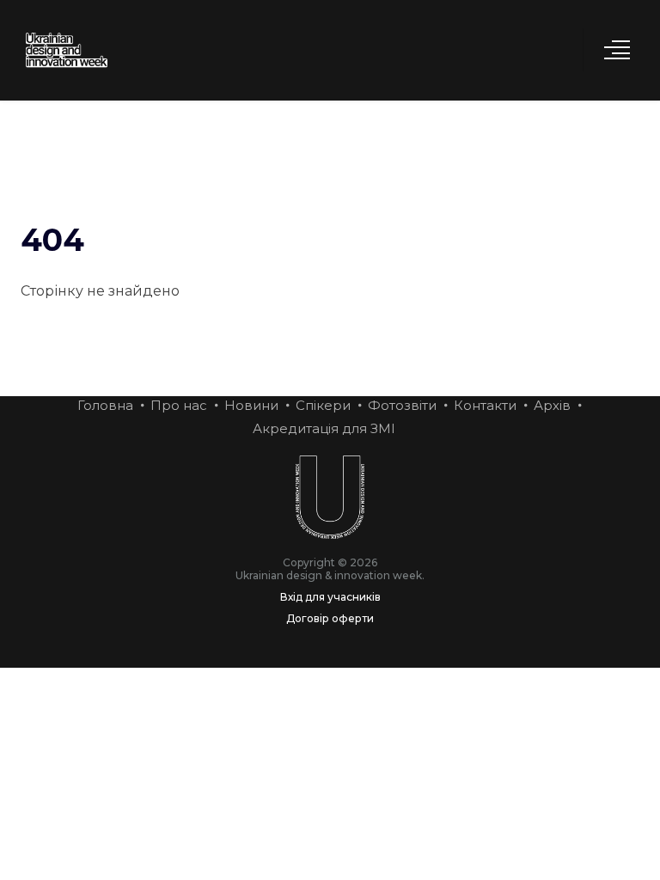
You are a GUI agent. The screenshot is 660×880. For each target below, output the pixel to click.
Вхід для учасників (330, 596)
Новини (251, 405)
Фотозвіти (402, 405)
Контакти (485, 405)
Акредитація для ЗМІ (324, 428)
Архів (552, 405)
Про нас (178, 405)
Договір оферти (330, 618)
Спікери (323, 405)
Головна (105, 405)
